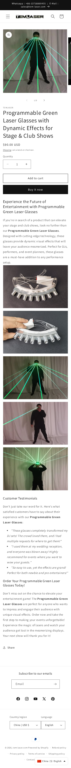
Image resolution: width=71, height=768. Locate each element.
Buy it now (35, 189)
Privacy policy (17, 753)
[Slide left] (26, 100)
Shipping (7, 150)
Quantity (8, 156)
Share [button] (11, 647)
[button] (8, 16)
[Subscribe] (55, 684)
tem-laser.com (20, 747)
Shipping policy (57, 753)
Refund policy (59, 747)
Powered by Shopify (38, 747)
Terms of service (36, 753)
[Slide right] (44, 100)
